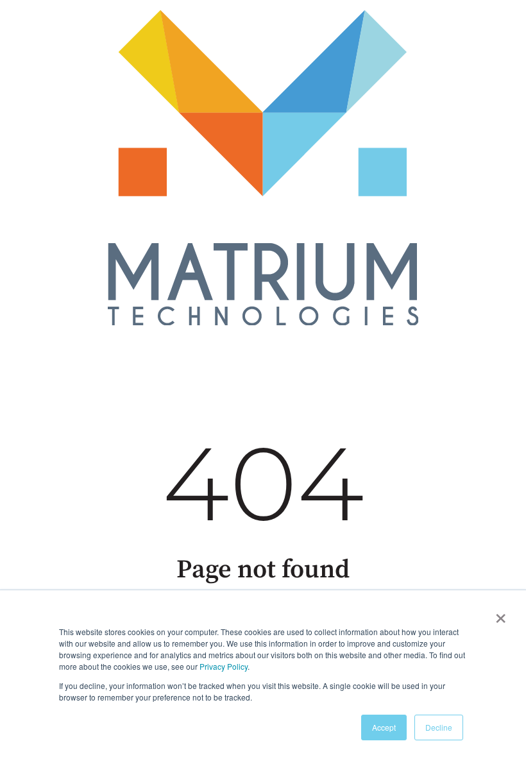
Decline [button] (438, 727)
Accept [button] (384, 727)
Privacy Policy (223, 666)
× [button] (500, 614)
